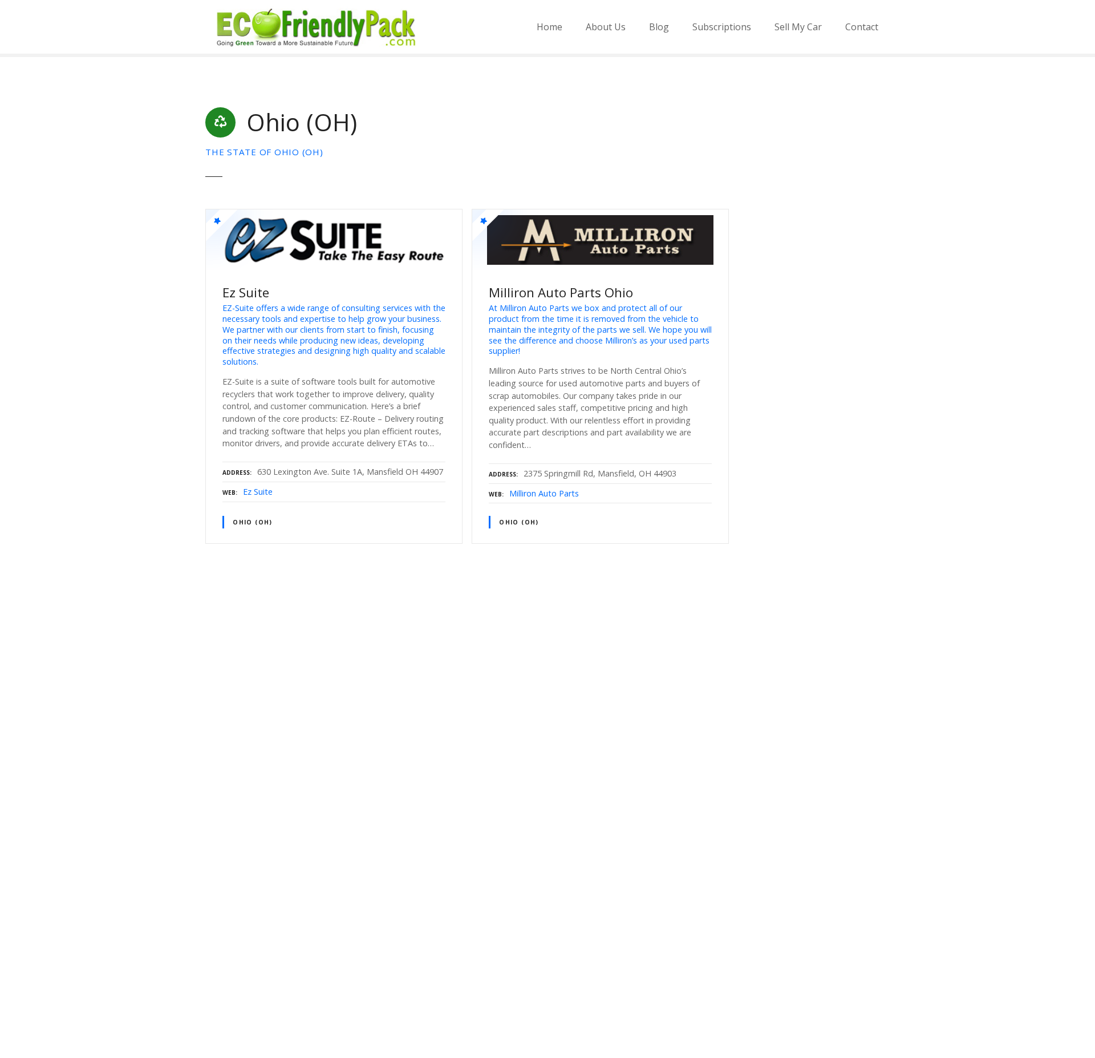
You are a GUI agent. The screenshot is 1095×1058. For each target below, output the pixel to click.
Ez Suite (258, 491)
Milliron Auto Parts (544, 493)
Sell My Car (798, 27)
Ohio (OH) (253, 522)
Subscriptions (721, 27)
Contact (861, 27)
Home (549, 27)
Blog (659, 27)
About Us (606, 27)
